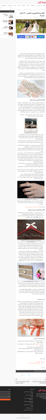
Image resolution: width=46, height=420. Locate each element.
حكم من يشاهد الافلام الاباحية (5, 21)
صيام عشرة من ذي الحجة (28, 409)
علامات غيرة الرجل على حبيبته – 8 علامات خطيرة (22, 382)
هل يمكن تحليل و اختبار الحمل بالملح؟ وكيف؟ (39, 382)
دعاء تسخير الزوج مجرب (5, 33)
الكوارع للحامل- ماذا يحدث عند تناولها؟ (28, 399)
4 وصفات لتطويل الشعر (5, 27)
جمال (5, 28)
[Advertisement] (37, 46)
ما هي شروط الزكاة (29, 407)
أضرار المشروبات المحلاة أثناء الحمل (28, 402)
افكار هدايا (43, 367)
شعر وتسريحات (2, 28)
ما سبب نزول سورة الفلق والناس (28, 405)
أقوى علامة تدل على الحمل (29, 395)
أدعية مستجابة (5, 34)
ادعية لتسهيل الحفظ (5, 15)
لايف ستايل (42, 17)
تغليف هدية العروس (39, 343)
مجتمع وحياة (38, 17)
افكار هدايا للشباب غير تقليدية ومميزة (33, 206)
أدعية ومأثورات (4, 16)
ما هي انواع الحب (39, 361)
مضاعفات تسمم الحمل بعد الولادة (28, 392)
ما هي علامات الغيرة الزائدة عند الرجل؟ (35, 363)
